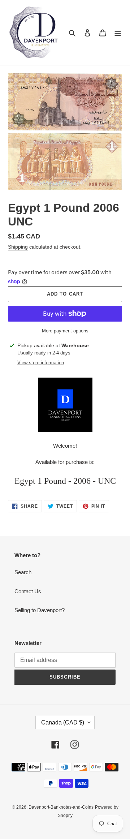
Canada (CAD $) (62, 722)
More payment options (65, 331)
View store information (40, 362)
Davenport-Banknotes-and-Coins (61, 807)
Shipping (18, 247)
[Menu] (117, 32)
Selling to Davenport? (39, 610)
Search (22, 572)
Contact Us (27, 591)
